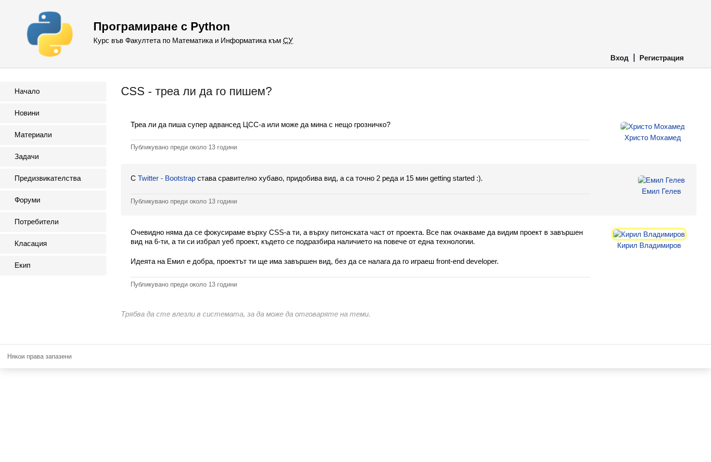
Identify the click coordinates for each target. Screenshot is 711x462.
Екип (22, 265)
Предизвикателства (48, 178)
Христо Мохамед (652, 137)
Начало (27, 91)
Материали (33, 134)
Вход (619, 58)
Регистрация (661, 58)
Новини (27, 113)
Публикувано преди (184, 147)
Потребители (37, 221)
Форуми (27, 200)
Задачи (27, 156)
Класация (31, 243)
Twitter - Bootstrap (166, 178)
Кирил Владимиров (649, 245)
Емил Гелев (661, 191)
